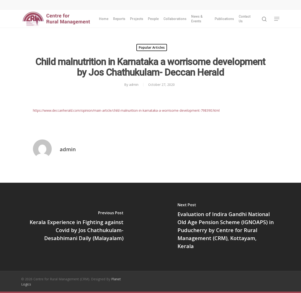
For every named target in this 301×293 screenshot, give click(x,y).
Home (103, 19)
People (153, 19)
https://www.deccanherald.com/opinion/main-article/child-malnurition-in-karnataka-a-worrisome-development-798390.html (126, 110)
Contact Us (244, 19)
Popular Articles (152, 47)
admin (134, 84)
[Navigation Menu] (277, 18)
